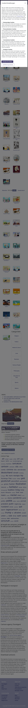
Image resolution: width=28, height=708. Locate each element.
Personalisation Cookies (9, 29)
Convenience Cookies (9, 40)
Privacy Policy (20, 16)
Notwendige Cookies (8, 22)
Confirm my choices (8, 64)
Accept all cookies (7, 61)
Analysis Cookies (7, 49)
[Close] (25, 3)
